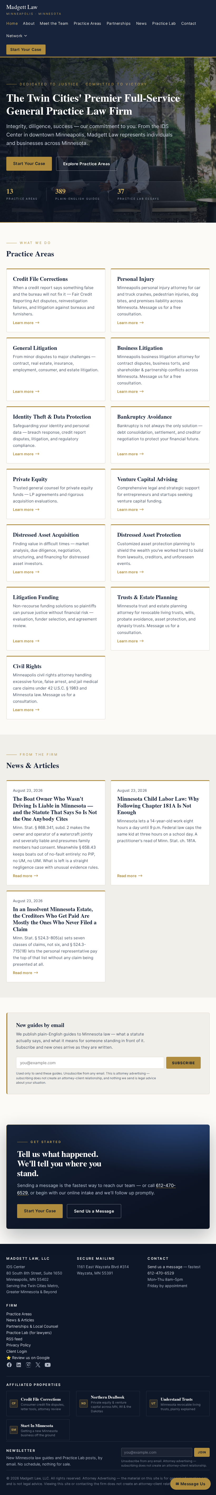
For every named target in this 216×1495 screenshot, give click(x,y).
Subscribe (183, 1063)
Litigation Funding (36, 597)
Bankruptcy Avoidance (144, 417)
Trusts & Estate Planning (147, 597)
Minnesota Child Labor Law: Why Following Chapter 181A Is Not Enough (158, 805)
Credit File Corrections (40, 279)
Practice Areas (87, 23)
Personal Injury (136, 279)
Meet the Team (54, 23)
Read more (22, 875)
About (29, 23)
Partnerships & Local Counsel (32, 1326)
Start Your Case (26, 49)
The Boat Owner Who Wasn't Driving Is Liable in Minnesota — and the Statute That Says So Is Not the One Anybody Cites (55, 809)
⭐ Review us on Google (28, 1357)
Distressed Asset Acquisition (46, 535)
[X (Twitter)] (38, 1365)
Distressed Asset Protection (149, 535)
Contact (188, 23)
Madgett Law (34, 9)
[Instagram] (28, 1365)
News (141, 23)
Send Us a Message (94, 1211)
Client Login (16, 1351)
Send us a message (165, 1266)
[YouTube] (48, 1365)
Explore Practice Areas (86, 163)
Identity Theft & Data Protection (52, 417)
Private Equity (30, 479)
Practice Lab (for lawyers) (29, 1332)
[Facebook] (9, 1365)
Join (202, 1452)
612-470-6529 (161, 1273)
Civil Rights (27, 666)
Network (14, 35)
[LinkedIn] (19, 1365)
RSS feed (14, 1339)
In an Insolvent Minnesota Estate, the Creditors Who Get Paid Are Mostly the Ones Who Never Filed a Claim (55, 919)
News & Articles (20, 1320)
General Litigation (35, 348)
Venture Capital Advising (147, 479)
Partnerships (119, 23)
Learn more (23, 322)
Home (12, 23)
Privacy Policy (18, 1345)
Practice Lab (164, 23)
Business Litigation (140, 348)
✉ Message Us (190, 1483)
